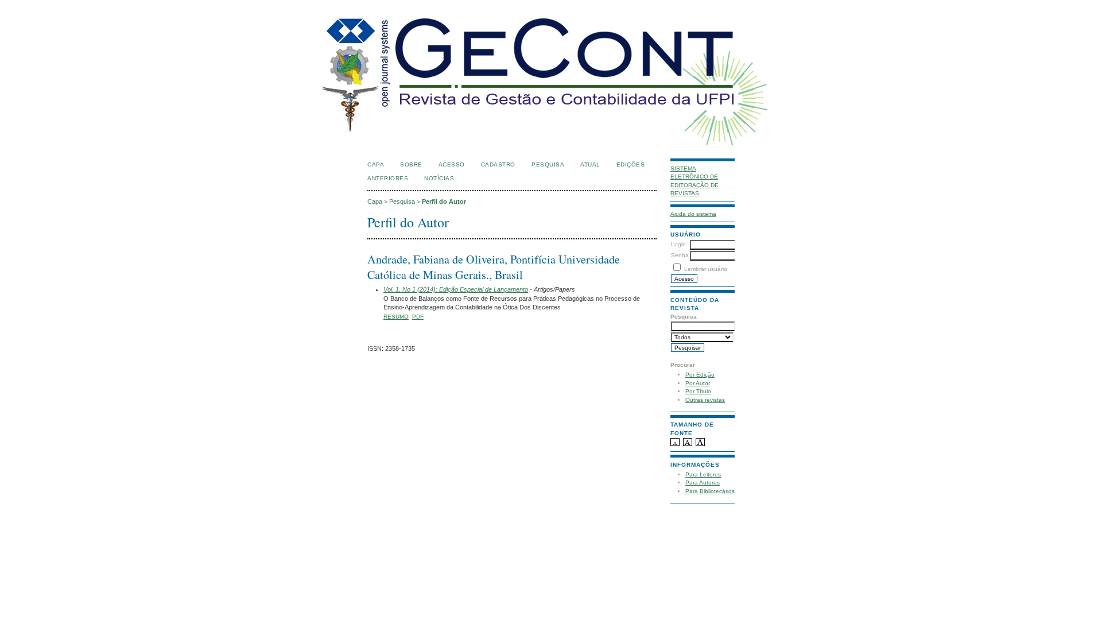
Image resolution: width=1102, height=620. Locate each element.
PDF (418, 316)
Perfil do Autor (444, 201)
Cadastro (498, 164)
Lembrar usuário (705, 269)
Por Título (698, 391)
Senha (680, 255)
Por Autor (697, 383)
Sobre (411, 164)
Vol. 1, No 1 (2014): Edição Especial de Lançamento (455, 289)
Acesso (452, 164)
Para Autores (702, 482)
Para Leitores (703, 474)
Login (678, 244)
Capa (375, 164)
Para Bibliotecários (710, 491)
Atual (590, 164)
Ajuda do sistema (693, 214)
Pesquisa (547, 164)
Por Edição (700, 374)
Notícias (439, 178)
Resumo (396, 316)
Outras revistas (705, 400)
